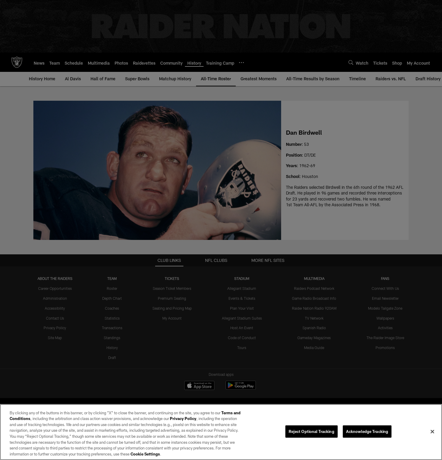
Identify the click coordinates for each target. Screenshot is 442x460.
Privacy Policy (183, 418)
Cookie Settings (145, 453)
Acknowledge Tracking (367, 431)
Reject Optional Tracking (311, 431)
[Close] (432, 431)
